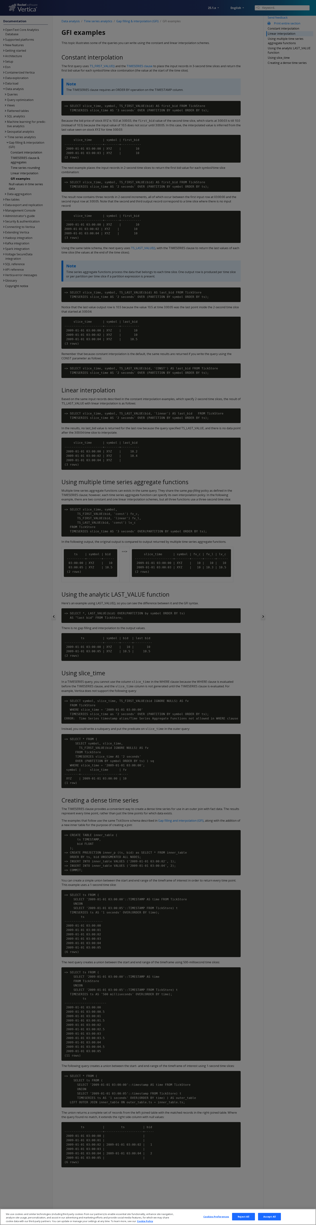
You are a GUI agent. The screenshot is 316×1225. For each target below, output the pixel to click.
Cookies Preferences (216, 1216)
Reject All (243, 1216)
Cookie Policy (145, 1221)
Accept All (269, 1216)
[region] (158, 1217)
